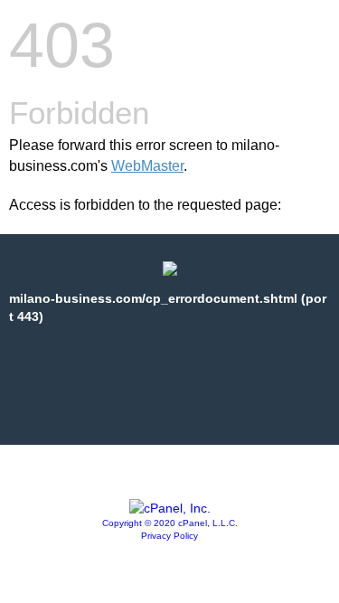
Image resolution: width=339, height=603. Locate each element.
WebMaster (147, 166)
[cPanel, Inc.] (170, 508)
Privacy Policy (169, 536)
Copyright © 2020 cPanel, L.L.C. (170, 523)
